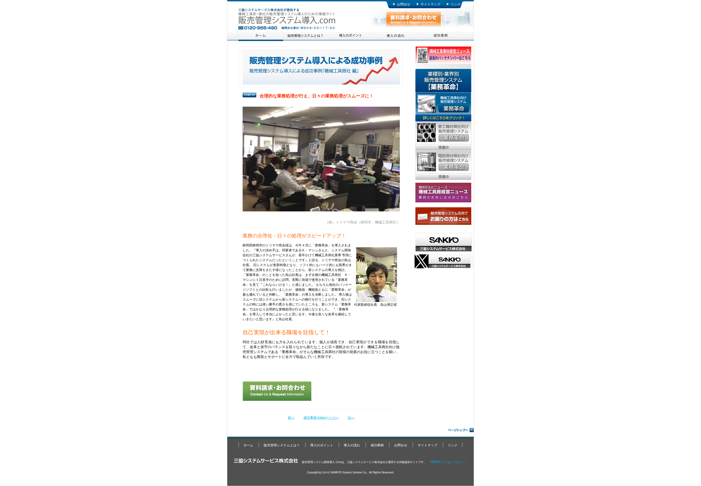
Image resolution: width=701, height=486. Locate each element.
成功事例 (440, 36)
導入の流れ (395, 36)
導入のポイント (350, 36)
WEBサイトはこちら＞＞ (448, 461)
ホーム (261, 36)
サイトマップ (430, 4)
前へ (291, 417)
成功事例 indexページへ (321, 417)
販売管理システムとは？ (305, 36)
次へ (351, 417)
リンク (456, 4)
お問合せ (403, 4)
